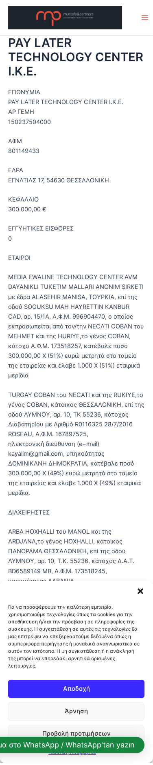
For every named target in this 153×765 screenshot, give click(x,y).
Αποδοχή (76, 688)
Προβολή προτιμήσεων (76, 733)
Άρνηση (76, 711)
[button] (140, 591)
